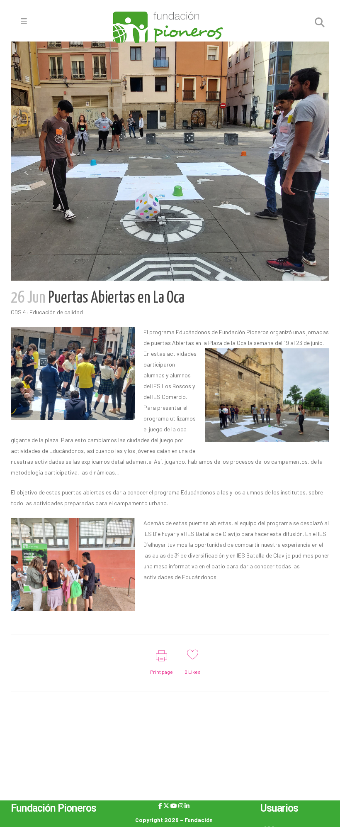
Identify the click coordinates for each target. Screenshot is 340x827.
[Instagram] (180, 805)
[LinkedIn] (187, 805)
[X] (166, 805)
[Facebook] (160, 805)
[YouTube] (173, 805)
